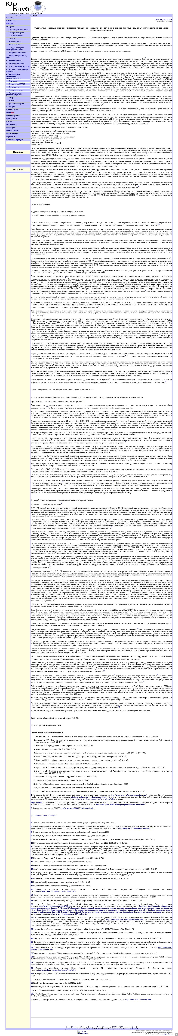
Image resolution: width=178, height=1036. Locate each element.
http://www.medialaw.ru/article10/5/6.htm (55, 906)
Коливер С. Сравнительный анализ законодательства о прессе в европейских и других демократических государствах (121, 908)
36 (32, 983)
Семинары (10, 107)
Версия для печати (164, 19)
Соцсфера (13, 81)
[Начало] (69, 1027)
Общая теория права (16, 63)
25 (32, 929)
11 (32, 847)
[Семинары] (85, 1027)
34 (32, 974)
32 (32, 962)
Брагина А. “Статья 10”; (61, 908)
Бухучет (12, 39)
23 (32, 904)
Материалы (10, 27)
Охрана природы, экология (19, 66)
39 (32, 994)
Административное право (19, 30)
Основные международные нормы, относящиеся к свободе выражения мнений (110, 910)
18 (32, 882)
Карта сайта (11, 137)
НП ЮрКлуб (10, 21)
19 (32, 886)
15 (32, 869)
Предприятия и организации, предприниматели (13, 76)
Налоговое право (15, 60)
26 (32, 933)
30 (32, 953)
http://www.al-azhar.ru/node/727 (44, 815)
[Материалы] (93, 1027)
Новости (9, 18)
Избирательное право (17, 53)
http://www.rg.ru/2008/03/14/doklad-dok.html (78, 808)
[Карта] (134, 1027)
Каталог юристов (13, 116)
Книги (8, 113)
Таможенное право (16, 90)
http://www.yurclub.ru (70, 1028)
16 (32, 873)
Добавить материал (16, 104)
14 (32, 865)
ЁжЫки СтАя (134, 1028)
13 (32, 862)
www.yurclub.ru (166, 1034)
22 (32, 901)
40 (119, 707)
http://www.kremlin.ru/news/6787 (138, 1000)
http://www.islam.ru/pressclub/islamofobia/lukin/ (95, 799)
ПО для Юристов (12, 110)
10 (32, 843)
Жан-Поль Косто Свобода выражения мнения (52, 910)
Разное (11, 101)
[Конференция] (108, 1027)
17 (32, 878)
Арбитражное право (16, 33)
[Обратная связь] (126, 1027)
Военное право (14, 45)
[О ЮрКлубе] (117, 1027)
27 (32, 938)
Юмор (11, 98)
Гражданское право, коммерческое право (15, 49)
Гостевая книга (12, 131)
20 (32, 889)
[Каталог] (100, 1027)
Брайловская (37, 803)
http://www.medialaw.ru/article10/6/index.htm (124, 920)
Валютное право (15, 42)
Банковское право (16, 36)
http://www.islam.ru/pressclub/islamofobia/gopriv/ (91, 797)
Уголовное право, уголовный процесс (14, 94)
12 (32, 858)
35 (32, 979)
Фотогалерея (11, 125)
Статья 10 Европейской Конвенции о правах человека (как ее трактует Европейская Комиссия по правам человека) (111, 912)
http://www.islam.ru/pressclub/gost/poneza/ (129, 795)
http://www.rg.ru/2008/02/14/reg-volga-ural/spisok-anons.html (120, 805)
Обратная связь (12, 134)
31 (32, 957)
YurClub (89, 1028)
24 (32, 918)
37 (32, 987)
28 (32, 942)
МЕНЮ (18, 15)
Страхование (14, 87)
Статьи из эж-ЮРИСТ (17, 84)
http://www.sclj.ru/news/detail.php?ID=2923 (135, 828)
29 (32, 948)
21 (32, 895)
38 (32, 990)
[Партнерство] (76, 1027)
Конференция (11, 119)
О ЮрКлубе (10, 128)
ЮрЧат (9, 122)
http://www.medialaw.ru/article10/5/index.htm (69, 914)
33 (32, 968)
